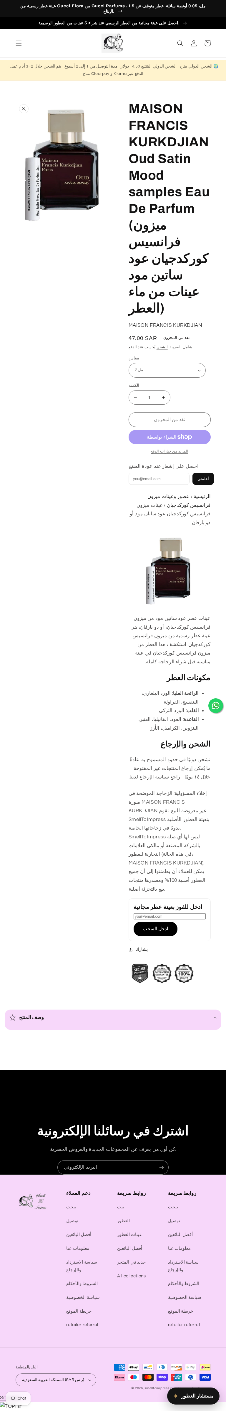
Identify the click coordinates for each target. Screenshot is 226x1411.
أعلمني (203, 479)
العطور (123, 1221)
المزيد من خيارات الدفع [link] (169, 451)
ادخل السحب (155, 928)
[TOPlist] (11, 1406)
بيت (120, 1207)
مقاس (134, 358)
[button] (18, 43)
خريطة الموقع (79, 1311)
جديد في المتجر (131, 1262)
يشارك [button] (142, 949)
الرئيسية (202, 496)
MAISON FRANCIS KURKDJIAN (165, 325)
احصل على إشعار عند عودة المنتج (164, 466)
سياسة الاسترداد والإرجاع (81, 1266)
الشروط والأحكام (82, 1283)
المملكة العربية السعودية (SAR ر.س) (53, 1380)
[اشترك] (161, 1167)
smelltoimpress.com (160, 1388)
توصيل (72, 1221)
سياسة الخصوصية (83, 1297)
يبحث (71, 1207)
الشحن (162, 347)
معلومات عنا (77, 1248)
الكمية (134, 386)
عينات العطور (129, 1234)
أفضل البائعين (78, 1234)
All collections (131, 1276)
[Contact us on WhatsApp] (215, 705)
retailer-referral (82, 1325)
